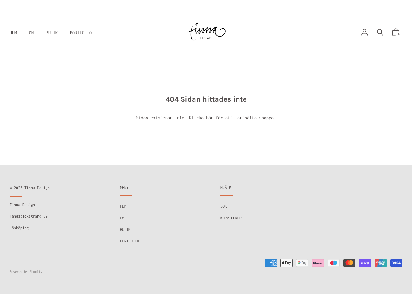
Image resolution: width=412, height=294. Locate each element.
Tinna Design (37, 188)
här (209, 117)
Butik (125, 229)
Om (122, 218)
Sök (223, 206)
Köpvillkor (231, 218)
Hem (123, 206)
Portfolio (129, 241)
